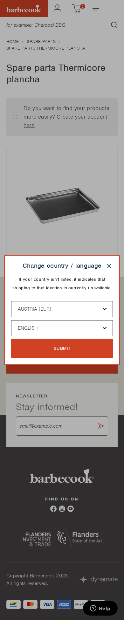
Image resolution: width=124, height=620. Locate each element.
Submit (62, 348)
